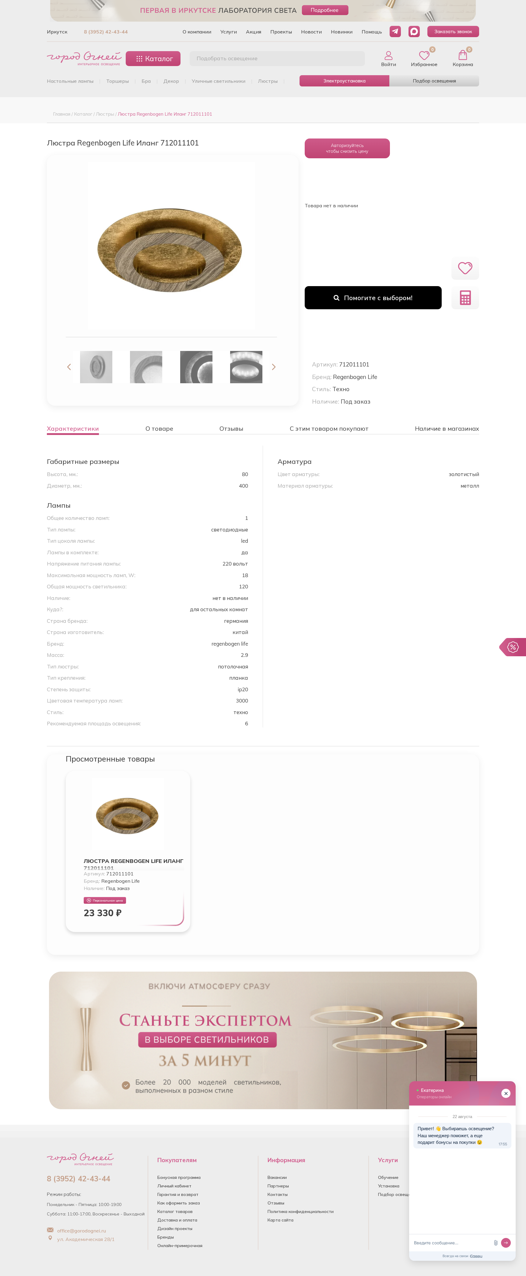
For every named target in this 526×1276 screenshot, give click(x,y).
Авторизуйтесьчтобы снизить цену (347, 148)
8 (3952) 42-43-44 (106, 32)
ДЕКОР (171, 81)
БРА (146, 81)
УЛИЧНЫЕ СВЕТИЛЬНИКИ (218, 81)
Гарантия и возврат (177, 1194)
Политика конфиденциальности (301, 1211)
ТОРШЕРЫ (117, 81)
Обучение (388, 1177)
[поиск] (354, 59)
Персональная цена (108, 901)
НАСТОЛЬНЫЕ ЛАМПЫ (70, 81)
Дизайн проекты (174, 1228)
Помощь (372, 32)
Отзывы (276, 1203)
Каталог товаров (175, 1211)
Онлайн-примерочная (179, 1245)
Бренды (165, 1237)
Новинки (341, 32)
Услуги (228, 32)
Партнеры (278, 1186)
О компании (197, 32)
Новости (311, 32)
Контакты (278, 1194)
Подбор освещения (434, 81)
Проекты (281, 32)
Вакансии (277, 1177)
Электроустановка (345, 81)
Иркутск (57, 32)
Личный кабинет (174, 1186)
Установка (388, 1186)
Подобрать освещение (227, 58)
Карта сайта (280, 1220)
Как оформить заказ (178, 1203)
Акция (253, 32)
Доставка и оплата (177, 1220)
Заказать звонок (453, 31)
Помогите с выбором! (378, 298)
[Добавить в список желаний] (465, 268)
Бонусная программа (179, 1177)
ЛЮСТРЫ (268, 81)
